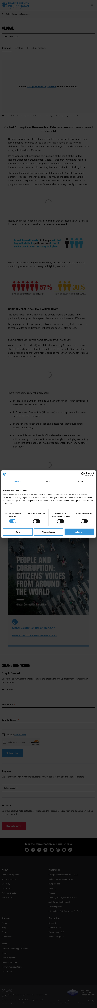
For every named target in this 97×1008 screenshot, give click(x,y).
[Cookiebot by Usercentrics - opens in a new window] (83, 474)
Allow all (79, 532)
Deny (18, 532)
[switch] (36, 521)
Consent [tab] (17, 481)
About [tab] (80, 481)
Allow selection (48, 532)
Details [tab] (48, 481)
